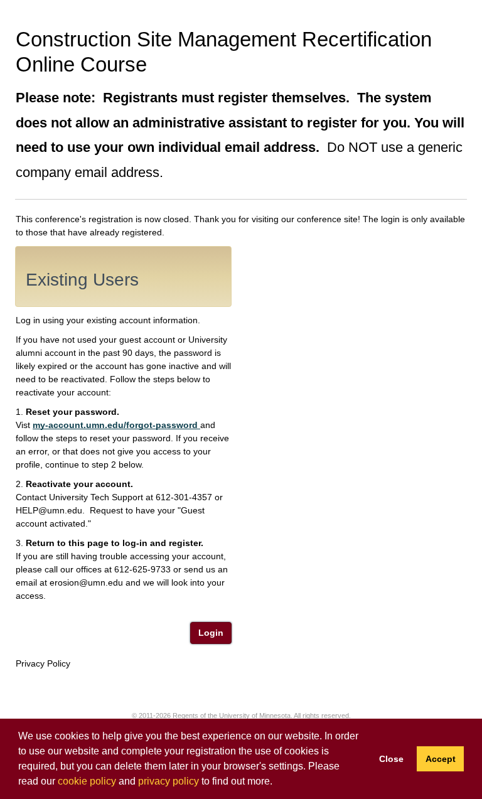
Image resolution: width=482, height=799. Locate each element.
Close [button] (391, 759)
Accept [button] (441, 759)
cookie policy (87, 781)
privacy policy (168, 781)
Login (210, 633)
